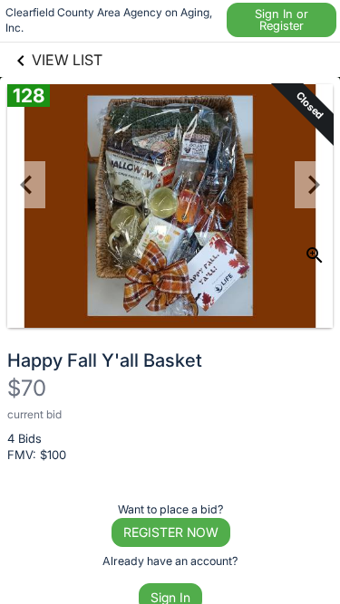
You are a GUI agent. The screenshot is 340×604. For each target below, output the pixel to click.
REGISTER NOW (171, 532)
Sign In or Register (281, 19)
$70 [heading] (26, 388)
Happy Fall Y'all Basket (104, 360)
